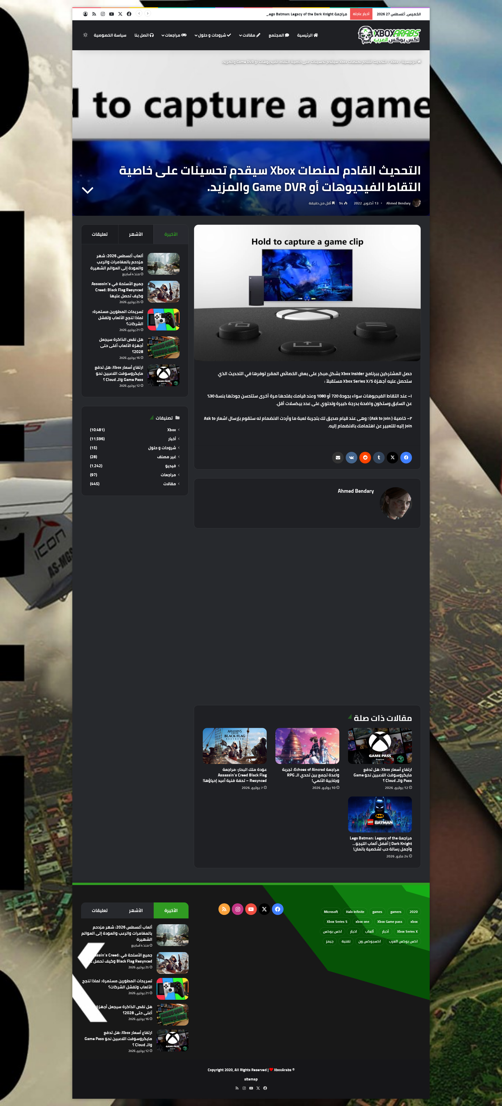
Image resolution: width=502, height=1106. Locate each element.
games (377, 911)
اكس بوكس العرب (403, 941)
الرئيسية (305, 35)
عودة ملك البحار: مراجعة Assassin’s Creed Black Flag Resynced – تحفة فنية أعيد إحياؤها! (235, 775)
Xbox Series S (337, 921)
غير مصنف (166, 457)
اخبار (353, 931)
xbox (414, 921)
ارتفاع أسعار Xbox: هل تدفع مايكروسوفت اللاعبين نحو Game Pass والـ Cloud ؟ (383, 775)
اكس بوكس (332, 931)
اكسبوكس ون (369, 941)
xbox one (362, 921)
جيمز (330, 941)
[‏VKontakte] (351, 457)
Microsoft (331, 911)
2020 (414, 911)
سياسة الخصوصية (110, 35)
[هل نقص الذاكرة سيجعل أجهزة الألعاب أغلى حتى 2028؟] (164, 347)
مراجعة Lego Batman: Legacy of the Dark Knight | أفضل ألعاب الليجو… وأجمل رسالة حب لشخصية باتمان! (261, 13)
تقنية (346, 941)
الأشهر (136, 234)
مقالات (249, 35)
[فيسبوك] (406, 457)
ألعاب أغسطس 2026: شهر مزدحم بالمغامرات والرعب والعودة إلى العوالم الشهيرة (116, 262)
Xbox (394, 61)
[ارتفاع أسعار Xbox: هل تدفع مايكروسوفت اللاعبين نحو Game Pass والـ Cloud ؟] (380, 746)
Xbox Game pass (389, 921)
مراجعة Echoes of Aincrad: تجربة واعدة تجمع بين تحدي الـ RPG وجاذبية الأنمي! (310, 775)
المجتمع (277, 35)
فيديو (170, 466)
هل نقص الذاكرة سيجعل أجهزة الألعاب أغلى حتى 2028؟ (121, 345)
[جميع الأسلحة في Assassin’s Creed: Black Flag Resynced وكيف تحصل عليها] (164, 292)
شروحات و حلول (212, 35)
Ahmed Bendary (398, 203)
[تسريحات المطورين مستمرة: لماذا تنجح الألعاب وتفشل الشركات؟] (164, 319)
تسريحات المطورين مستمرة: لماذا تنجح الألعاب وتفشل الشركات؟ (117, 318)
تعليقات (99, 234)
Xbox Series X (407, 931)
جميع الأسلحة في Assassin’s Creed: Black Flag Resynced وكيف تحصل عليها (117, 290)
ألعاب (369, 931)
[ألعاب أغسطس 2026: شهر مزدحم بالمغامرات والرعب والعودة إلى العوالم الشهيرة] (164, 264)
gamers (395, 911)
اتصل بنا (142, 35)
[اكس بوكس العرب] (389, 35)
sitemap (251, 1079)
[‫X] (392, 457)
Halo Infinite (355, 911)
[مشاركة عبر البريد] (338, 457)
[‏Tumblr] (379, 457)
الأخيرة (171, 234)
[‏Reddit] (365, 457)
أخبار (172, 439)
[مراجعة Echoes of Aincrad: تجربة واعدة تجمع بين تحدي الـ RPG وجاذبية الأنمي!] (307, 746)
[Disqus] (307, 615)
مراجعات (173, 35)
